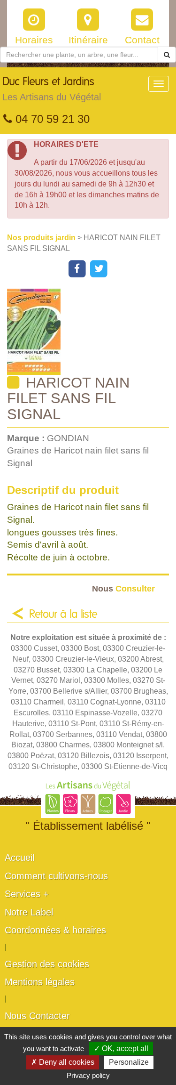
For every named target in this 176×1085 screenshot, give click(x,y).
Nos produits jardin (42, 238)
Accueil (19, 857)
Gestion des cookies (47, 964)
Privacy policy (88, 1075)
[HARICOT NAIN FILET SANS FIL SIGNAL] (91, 332)
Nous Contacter (37, 1016)
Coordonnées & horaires (55, 930)
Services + (27, 894)
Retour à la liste (63, 614)
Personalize (129, 1062)
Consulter (123, 588)
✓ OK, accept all (121, 1049)
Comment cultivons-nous (56, 876)
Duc (51, 89)
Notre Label (29, 912)
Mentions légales (40, 982)
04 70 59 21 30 (51, 119)
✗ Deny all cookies (62, 1062)
